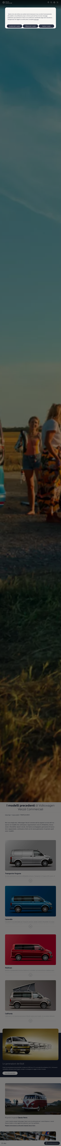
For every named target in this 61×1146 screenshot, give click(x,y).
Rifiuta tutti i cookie (30, 26)
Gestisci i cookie (46, 26)
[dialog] (30, 573)
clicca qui (36, 19)
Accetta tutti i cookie (14, 26)
